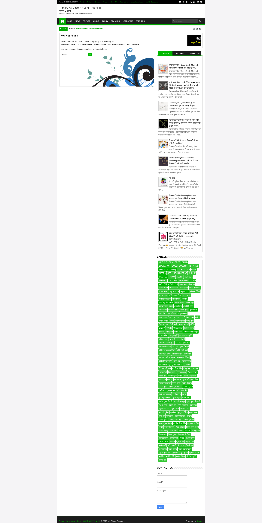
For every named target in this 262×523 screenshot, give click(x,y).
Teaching (115, 21)
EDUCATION (164, 266)
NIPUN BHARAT (180, 273)
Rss (191, 2)
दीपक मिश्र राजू (164, 365)
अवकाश (184, 299)
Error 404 (114, 2)
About (82, 2)
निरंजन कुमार (181, 372)
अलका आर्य (176, 299)
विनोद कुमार (196, 431)
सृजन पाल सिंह (194, 453)
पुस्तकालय (177, 379)
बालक (184, 394)
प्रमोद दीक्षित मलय (175, 387)
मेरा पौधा (172, 178)
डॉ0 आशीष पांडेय (165, 346)
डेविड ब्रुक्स (163, 339)
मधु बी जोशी (163, 405)
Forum (105, 21)
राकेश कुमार (163, 420)
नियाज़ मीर (171, 372)
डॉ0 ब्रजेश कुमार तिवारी (167, 350)
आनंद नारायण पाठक (166, 306)
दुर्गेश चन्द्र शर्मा (177, 365)
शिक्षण (161, 442)
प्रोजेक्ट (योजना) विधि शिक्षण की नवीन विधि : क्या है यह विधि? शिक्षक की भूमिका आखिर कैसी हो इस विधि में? (184, 123)
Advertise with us (137, 2)
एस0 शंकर (185, 317)
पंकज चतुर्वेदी (172, 376)
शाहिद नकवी (174, 438)
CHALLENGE (174, 262)
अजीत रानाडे (173, 288)
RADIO (172, 277)
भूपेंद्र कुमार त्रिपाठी (193, 401)
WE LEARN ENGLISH (168, 284)
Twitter (180, 2)
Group (96, 21)
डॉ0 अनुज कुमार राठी (182, 343)
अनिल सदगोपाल (194, 288)
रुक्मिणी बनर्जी (169, 427)
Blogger (199, 521)
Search (97, 2)
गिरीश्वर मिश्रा (189, 328)
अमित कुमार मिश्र (175, 295)
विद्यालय (187, 431)
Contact (89, 2)
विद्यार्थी (181, 431)
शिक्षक (182, 438)
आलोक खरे (163, 310)
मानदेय (182, 409)
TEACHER (172, 280)
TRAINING (183, 280)
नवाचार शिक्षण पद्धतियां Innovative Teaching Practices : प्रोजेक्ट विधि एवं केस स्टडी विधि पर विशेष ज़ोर (183, 161)
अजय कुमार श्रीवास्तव (187, 284)
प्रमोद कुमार (163, 387)
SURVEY (163, 280)
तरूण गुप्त (177, 361)
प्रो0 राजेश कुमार (165, 394)
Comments (179, 53)
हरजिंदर (161, 456)
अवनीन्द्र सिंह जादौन (166, 302)
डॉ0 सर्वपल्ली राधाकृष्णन (167, 357)
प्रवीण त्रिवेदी (188, 387)
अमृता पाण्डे (186, 295)
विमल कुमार (163, 434)
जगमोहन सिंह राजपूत (191, 332)
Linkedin (194, 2)
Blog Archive (194, 53)
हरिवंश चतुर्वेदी (191, 456)
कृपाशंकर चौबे (180, 321)
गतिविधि (169, 328)
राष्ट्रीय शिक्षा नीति (179, 423)
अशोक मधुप (190, 302)
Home (62, 21)
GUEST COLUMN (179, 266)
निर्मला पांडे (162, 376)
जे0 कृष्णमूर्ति (173, 335)
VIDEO (193, 280)
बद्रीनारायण (176, 394)
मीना (188, 409)
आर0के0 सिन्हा (188, 306)
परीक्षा (180, 376)
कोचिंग (192, 324)
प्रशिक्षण (162, 390)
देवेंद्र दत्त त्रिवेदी (165, 368)
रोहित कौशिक (180, 427)
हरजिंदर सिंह (170, 456)
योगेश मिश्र (193, 412)
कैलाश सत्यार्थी (184, 324)
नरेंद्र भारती (187, 368)
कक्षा (192, 317)
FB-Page (86, 21)
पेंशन (196, 379)
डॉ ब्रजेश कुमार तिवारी (177, 339)
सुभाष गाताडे (172, 449)
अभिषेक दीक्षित (195, 291)
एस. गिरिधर (176, 317)
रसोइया (189, 416)
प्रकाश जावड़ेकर (165, 383)
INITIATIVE (193, 266)
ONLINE (192, 273)
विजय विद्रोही (163, 431)
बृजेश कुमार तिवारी (165, 398)
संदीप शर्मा (162, 445)
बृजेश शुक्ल (177, 398)
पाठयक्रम (193, 376)
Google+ (187, 2)
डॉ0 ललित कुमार (164, 354)
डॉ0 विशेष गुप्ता (177, 354)
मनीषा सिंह (193, 405)
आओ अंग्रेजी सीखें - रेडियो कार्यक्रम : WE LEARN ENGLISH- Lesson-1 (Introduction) (183, 236)
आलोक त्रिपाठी (173, 310)
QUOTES (163, 277)
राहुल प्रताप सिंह (193, 423)
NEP (169, 273)
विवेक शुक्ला (172, 434)
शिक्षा (166, 442)
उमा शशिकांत (172, 313)
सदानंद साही (189, 442)
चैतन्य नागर (178, 332)
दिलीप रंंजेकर (186, 361)
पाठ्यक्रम (162, 379)
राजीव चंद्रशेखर (188, 420)
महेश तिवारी (175, 409)
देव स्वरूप (187, 365)
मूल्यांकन (173, 412)
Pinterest (201, 2)
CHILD (185, 262)
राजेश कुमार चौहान (165, 423)
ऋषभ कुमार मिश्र (165, 317)
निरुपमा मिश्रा (192, 372)
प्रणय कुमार (176, 383)
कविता (197, 317)
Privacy (105, 2)
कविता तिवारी (163, 321)
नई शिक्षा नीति (177, 368)
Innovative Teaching (167, 269)
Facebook (183, 2)
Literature (128, 21)
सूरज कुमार (184, 453)
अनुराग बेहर (184, 291)
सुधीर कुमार (163, 449)
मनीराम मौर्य (172, 405)
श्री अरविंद (180, 442)
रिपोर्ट (161, 427)
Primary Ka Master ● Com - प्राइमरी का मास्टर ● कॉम (80, 521)
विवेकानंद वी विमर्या (184, 434)
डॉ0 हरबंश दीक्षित (183, 357)
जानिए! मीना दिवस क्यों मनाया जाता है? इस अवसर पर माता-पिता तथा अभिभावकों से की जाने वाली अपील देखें (104, 28)
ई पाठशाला (193, 310)
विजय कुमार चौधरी (192, 427)
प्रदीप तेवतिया (187, 383)
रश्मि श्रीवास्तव (180, 416)
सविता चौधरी (171, 445)
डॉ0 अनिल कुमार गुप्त (166, 343)
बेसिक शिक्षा (186, 398)
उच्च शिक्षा (162, 313)
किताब (172, 321)
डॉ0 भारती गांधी (182, 350)
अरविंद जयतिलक (165, 299)
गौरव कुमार (169, 332)
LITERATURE (184, 269)
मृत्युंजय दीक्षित (183, 412)
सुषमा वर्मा (175, 453)
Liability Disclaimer (152, 2)
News (77, 21)
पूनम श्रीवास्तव (188, 379)
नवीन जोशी (163, 372)
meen (193, 269)
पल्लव (186, 376)
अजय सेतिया (163, 288)
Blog (69, 21)
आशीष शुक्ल (184, 310)
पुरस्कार (170, 379)
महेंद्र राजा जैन (164, 409)
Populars (165, 53)
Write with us (124, 2)
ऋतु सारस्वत (182, 313)
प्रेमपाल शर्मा (171, 390)
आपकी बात (178, 306)
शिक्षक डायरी (190, 438)
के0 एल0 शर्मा (163, 324)
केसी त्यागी (173, 324)
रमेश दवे (162, 416)
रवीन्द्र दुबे (169, 416)
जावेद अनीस (163, 335)
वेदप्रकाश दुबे (163, 438)
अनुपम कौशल (174, 291)
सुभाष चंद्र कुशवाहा (184, 449)
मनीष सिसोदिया (183, 405)
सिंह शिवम (189, 445)
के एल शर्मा (189, 321)
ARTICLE (163, 262)
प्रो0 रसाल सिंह (182, 390)
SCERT (179, 277)
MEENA (162, 273)
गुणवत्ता (161, 332)
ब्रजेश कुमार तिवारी (165, 401)
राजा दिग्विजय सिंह (175, 420)
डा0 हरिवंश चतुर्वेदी (185, 335)
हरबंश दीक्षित (180, 456)
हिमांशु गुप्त (162, 460)
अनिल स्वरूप (163, 291)
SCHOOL (188, 277)
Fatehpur (140, 21)
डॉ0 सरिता (187, 354)
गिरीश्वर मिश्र (178, 328)
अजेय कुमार (184, 288)
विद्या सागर (173, 431)
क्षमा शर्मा (162, 328)
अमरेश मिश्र (163, 295)
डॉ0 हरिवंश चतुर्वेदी (165, 361)
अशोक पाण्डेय (179, 302)
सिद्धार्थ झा (181, 445)
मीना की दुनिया (164, 412)
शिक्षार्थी (172, 442)
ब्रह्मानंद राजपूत (179, 401)
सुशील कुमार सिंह (164, 453)
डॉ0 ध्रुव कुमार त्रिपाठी (180, 346)
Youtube (198, 2)
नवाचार (195, 368)
